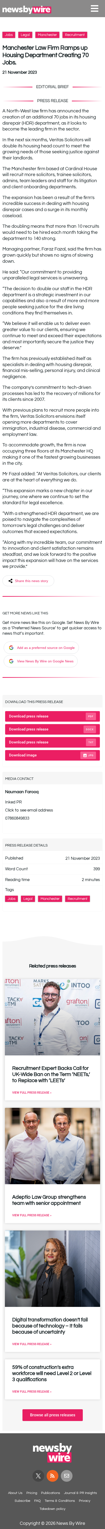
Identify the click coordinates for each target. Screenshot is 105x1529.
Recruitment (75, 35)
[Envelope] (67, 1476)
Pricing (31, 1493)
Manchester (47, 35)
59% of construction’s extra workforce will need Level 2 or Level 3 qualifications (51, 1373)
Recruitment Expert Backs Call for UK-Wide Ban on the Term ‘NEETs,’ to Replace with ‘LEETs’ (51, 1074)
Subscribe (22, 1501)
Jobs (9, 35)
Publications (50, 1493)
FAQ (37, 1501)
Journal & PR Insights (80, 1493)
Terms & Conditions (60, 1501)
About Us (15, 1493)
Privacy (84, 1501)
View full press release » (32, 1092)
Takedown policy (52, 1509)
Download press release (51, 716)
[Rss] (52, 1476)
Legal (25, 35)
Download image (51, 755)
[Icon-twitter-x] (38, 1476)
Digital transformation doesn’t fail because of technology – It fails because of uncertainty (50, 1326)
